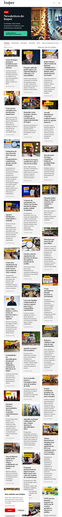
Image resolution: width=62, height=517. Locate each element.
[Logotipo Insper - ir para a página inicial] (9, 3)
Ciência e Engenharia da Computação (52, 43)
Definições (21, 510)
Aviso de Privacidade (10, 505)
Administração (15, 43)
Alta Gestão (32, 43)
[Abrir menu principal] (59, 3)
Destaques (7, 43)
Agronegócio (24, 43)
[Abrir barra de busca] (54, 3)
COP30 (38, 43)
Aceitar (10, 510)
